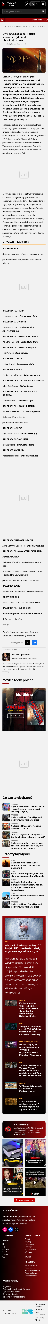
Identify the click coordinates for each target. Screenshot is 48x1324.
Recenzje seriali (31, 1276)
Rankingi (28, 1247)
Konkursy (7, 1235)
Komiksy (5, 1249)
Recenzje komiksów (32, 1270)
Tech (4, 1257)
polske (21, 650)
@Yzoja (15, 1313)
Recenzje (30, 1261)
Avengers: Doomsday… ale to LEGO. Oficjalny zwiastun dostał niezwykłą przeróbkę (30, 1030)
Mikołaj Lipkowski (21, 654)
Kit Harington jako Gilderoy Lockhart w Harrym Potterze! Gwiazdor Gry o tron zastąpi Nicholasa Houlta (29, 1009)
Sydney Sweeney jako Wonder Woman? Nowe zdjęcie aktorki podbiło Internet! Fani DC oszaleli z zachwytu (30, 1070)
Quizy (28, 1256)
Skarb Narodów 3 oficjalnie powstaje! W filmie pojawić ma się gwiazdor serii (29, 1105)
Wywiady (34, 1042)
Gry (6, 942)
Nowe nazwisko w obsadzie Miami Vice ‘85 (27, 895)
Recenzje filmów (31, 1265)
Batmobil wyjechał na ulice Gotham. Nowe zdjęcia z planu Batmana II (26, 864)
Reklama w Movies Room (13, 1296)
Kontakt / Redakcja (11, 1294)
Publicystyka (24, 1042)
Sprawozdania (30, 1249)
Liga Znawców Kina (11, 1291)
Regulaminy (7, 1286)
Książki (5, 1252)
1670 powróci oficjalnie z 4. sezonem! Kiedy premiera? (30, 1088)
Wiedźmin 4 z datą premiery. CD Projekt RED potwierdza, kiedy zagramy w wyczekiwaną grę (23, 948)
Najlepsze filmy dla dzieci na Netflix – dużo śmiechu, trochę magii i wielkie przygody (28, 808)
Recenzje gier (30, 1268)
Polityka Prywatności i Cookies (16, 1289)
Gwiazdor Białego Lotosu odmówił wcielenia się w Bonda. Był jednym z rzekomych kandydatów (27, 885)
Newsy (18, 26)
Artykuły (28, 1242)
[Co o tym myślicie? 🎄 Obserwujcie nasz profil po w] (12, 1182)
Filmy (25, 26)
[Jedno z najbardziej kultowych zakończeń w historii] (35, 1182)
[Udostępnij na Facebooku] (34, 642)
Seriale (22, 1000)
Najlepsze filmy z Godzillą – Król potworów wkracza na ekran (26, 817)
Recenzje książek (31, 1273)
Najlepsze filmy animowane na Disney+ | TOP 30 (26, 826)
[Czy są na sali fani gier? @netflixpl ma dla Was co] (35, 1153)
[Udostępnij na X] (27, 642)
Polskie (27, 650)
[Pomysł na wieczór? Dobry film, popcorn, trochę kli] (12, 1153)
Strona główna (7, 26)
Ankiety (28, 1239)
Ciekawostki (29, 1244)
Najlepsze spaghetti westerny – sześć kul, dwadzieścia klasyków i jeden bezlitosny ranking (27, 845)
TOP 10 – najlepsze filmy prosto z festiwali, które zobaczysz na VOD (28, 834)
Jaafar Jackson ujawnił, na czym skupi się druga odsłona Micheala (27, 873)
